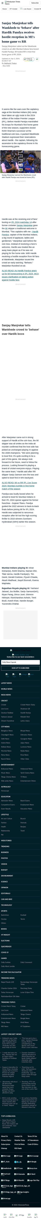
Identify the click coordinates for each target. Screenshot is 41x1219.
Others (3, 932)
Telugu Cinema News (8, 786)
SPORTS (4, 920)
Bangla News (25, 1027)
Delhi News (5, 748)
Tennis (22, 928)
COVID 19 (4, 962)
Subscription (5, 1153)
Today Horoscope (7, 1001)
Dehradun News (26, 744)
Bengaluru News (7, 740)
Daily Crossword (26, 971)
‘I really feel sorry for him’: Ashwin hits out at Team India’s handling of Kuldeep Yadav (9, 1065)
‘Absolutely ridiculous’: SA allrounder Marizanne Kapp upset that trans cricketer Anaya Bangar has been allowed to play (10, 1096)
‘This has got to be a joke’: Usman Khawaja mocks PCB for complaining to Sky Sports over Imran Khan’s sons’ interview (30, 1051)
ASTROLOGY (6, 796)
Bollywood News (7, 778)
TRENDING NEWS (7, 987)
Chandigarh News (7, 744)
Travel (22, 840)
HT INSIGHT (5, 944)
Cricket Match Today (27, 714)
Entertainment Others (28, 790)
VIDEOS (4, 873)
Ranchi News (5, 768)
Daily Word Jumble (8, 975)
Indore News (5, 752)
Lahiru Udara (24, 730)
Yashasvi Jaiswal (6, 726)
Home (4, 9)
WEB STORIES (6, 850)
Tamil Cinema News (27, 782)
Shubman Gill (25, 718)
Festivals (23, 832)
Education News (26, 818)
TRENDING (5, 856)
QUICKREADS (6, 956)
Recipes (23, 836)
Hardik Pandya (25, 722)
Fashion (3, 832)
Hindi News (24, 1032)
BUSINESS (5, 861)
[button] (2, 2)
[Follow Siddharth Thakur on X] (19, 63)
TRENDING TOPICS (8, 1011)
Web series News (7, 790)
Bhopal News (25, 740)
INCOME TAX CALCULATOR (11, 981)
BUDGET (4, 879)
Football (23, 924)
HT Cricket (13, 9)
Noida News (24, 760)
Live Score (27, 9)
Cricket (3, 714)
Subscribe (35, 3)
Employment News (27, 814)
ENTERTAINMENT (7, 774)
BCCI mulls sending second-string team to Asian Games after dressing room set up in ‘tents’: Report (10, 1110)
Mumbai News (6, 760)
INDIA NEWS (6, 704)
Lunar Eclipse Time (27, 1001)
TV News (23, 786)
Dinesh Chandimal (7, 730)
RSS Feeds (18, 1157)
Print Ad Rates (19, 1153)
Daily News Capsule (9, 671)
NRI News (4, 1036)
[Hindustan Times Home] (15, 3)
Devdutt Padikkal (7, 722)
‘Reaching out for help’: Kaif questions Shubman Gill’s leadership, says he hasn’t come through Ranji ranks (29, 1080)
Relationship (5, 840)
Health (3, 836)
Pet (2, 844)
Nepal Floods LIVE (7, 991)
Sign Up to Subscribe (20, 677)
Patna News (5, 764)
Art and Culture (6, 828)
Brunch (23, 828)
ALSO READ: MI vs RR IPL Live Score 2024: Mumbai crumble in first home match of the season (19, 486)
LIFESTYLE (5, 824)
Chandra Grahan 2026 (9, 997)
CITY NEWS (5, 736)
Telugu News (5, 1032)
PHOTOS (4, 867)
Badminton (5, 924)
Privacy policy (6, 1149)
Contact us (18, 1145)
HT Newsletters (33, 1149)
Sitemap (4, 1157)
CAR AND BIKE (6, 908)
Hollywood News (26, 778)
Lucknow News (25, 756)
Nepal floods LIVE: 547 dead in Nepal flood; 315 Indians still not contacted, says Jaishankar (10, 1133)
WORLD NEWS (6, 698)
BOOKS (4, 938)
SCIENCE (4, 891)
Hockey (3, 928)
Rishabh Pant (25, 726)
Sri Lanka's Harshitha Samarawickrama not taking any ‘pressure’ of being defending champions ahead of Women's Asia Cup (29, 1111)
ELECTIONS (5, 950)
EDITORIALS (5, 903)
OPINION (4, 897)
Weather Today (19, 1149)
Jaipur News (24, 752)
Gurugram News (26, 748)
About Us (4, 1145)
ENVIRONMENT (7, 885)
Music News (5, 782)
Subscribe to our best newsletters (20, 666)
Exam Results (5, 818)
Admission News (7, 810)
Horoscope (5, 800)
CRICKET (4, 710)
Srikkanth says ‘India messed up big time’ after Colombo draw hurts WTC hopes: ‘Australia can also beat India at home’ (9, 1051)
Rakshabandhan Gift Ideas (10, 1006)
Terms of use (32, 1145)
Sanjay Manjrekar (25, 225)
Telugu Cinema (25, 1023)
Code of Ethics (33, 1153)
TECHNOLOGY (6, 914)
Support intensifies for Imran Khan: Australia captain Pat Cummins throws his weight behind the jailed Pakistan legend (10, 1080)
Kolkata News (6, 756)
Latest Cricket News (11, 1043)
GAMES (4, 967)
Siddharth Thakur (10, 63)
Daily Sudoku (5, 971)
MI (6, 228)
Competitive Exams (8, 814)
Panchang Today (26, 997)
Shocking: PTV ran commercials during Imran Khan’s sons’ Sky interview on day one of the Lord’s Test (29, 1094)
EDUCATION (5, 806)
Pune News (24, 764)
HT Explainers (25, 1036)
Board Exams (25, 810)
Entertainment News (8, 1027)
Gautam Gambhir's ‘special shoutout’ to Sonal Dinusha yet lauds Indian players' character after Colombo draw (29, 1066)
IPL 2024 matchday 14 (21, 222)
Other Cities (24, 768)
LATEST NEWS (6, 692)
